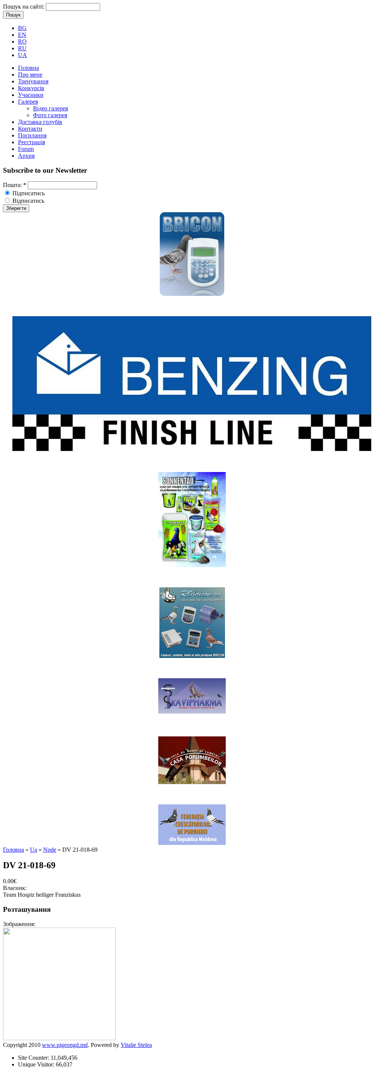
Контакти (30, 128)
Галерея (28, 101)
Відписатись (27, 201)
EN (22, 35)
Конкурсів (31, 88)
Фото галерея (50, 115)
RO (22, 41)
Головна (28, 68)
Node (49, 849)
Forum (26, 149)
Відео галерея (50, 108)
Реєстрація (31, 142)
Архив (26, 155)
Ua (33, 849)
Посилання (32, 135)
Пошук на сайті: (24, 6)
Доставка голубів (40, 122)
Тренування (33, 81)
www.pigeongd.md (65, 1045)
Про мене (30, 74)
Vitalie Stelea (136, 1045)
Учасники (31, 95)
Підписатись (28, 193)
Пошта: (14, 185)
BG (22, 28)
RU (22, 48)
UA (22, 55)
